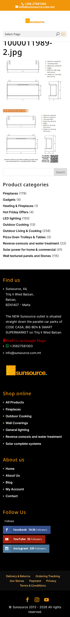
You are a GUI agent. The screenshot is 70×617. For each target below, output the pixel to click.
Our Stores (17, 580)
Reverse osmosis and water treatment (31, 243)
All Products (15, 402)
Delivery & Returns (18, 576)
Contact (12, 496)
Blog (9, 482)
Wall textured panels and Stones (27, 256)
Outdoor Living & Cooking (22, 231)
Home (10, 469)
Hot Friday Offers (15, 212)
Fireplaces (10, 193)
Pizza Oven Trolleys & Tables (24, 237)
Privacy (51, 580)
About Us (13, 475)
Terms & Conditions (33, 585)
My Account (15, 489)
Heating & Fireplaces (18, 206)
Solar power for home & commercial (29, 249)
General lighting (17, 430)
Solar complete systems (23, 444)
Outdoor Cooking (16, 224)
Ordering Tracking (48, 576)
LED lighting (12, 218)
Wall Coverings (17, 423)
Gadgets (9, 200)
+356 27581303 (35, 4)
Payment (35, 580)
